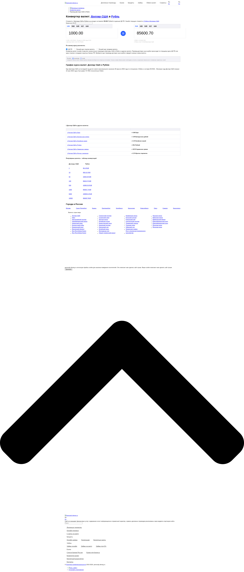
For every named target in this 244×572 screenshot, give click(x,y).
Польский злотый (131, 217)
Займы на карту (86, 546)
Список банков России (75, 552)
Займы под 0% (101, 546)
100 (70, 181)
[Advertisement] (124, 253)
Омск (155, 208)
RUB (73, 26)
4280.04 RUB (87, 177)
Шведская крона (158, 217)
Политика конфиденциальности (76, 564)
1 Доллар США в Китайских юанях (77, 141)
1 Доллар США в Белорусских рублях (78, 136)
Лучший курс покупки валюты (85, 49)
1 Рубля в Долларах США (151, 21)
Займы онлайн (72, 546)
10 (69, 172)
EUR (77, 26)
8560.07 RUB (87, 181)
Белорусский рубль (78, 225)
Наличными (85, 540)
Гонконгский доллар (105, 215)
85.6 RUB (86, 168)
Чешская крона (157, 215)
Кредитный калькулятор (75, 559)
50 (69, 177)
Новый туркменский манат (107, 233)
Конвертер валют (73, 556)
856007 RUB (87, 198)
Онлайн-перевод (73, 530)
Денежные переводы (74, 527)
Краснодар (131, 208)
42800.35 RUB (87, 185)
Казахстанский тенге (105, 223)
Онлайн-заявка (72, 540)
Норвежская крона (131, 215)
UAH (87, 26)
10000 (71, 198)
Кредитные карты (99, 540)
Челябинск (119, 208)
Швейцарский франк (159, 219)
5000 (70, 194)
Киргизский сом (104, 227)
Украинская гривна (131, 229)
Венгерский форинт (78, 229)
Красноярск (176, 208)
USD (68, 26)
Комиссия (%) (70, 23)
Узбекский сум (130, 227)
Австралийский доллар (79, 219)
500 (70, 185)
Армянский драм (77, 223)
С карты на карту (73, 534)
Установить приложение (76, 569)
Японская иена (157, 225)
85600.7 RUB (87, 189)
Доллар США (99, 16)
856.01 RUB (86, 172)
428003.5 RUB (87, 194)
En (169, 4)
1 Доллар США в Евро (73, 132)
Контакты (70, 562)
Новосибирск (144, 208)
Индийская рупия (104, 221)
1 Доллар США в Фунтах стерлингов (77, 153)
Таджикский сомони (132, 223)
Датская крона (103, 219)
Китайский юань (104, 229)
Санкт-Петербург (81, 208)
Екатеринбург (106, 208)
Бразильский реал (77, 227)
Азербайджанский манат (79, 221)
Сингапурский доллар (132, 221)
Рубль (115, 16)
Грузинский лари (104, 217)
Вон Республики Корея (79, 231)
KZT (82, 26)
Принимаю (69, 269)
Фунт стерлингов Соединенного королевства (136, 232)
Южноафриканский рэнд (160, 221)
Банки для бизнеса (93, 552)
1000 (70, 189)
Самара (165, 208)
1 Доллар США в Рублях (74, 145)
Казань (94, 208)
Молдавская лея (104, 231)
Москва (68, 208)
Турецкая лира (130, 225)
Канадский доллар (104, 225)
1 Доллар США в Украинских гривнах (78, 149)
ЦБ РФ (70, 49)
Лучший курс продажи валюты (108, 49)
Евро (73, 217)
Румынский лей (130, 219)
